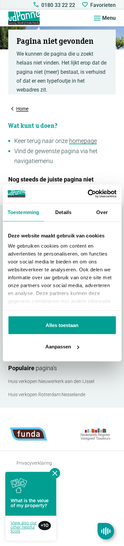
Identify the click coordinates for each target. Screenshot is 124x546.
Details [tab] (63, 212)
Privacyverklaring (34, 463)
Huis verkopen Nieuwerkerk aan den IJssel (51, 381)
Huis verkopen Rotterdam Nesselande (46, 394)
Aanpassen (58, 346)
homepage (83, 140)
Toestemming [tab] (23, 212)
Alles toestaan (62, 325)
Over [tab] (101, 212)
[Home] (24, 18)
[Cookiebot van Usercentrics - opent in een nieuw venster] (88, 194)
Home (22, 108)
